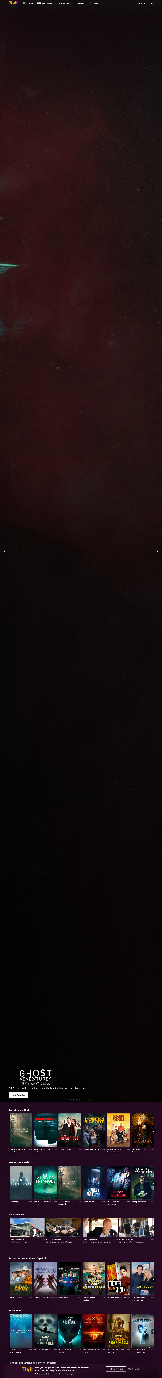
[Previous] (5, 551)
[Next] (157, 551)
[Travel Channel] (14, 3)
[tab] (70, 1099)
